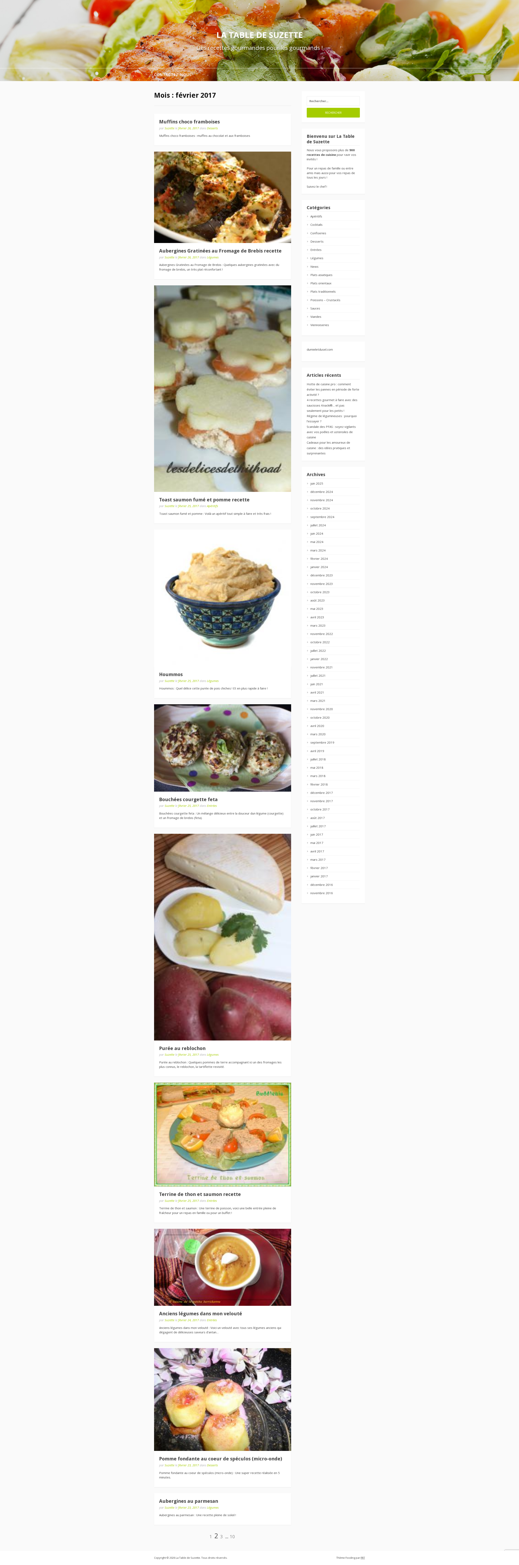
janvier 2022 (319, 659)
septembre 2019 (322, 742)
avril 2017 (317, 851)
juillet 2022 (318, 651)
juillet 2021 (318, 675)
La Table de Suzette (259, 34)
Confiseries (318, 233)
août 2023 (317, 600)
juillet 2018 (318, 759)
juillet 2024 (318, 525)
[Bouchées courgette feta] (222, 747)
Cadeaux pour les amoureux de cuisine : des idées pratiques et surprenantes (328, 447)
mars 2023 (318, 625)
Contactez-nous (173, 74)
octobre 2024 (320, 508)
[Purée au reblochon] (222, 937)
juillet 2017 (318, 826)
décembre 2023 (321, 575)
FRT (363, 1558)
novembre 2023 (321, 584)
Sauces (315, 308)
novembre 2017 (321, 801)
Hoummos (171, 674)
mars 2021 (318, 701)
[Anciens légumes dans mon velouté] (222, 1267)
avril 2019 (317, 751)
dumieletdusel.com (320, 349)
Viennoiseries (319, 325)
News (314, 266)
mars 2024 (318, 550)
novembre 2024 (321, 500)
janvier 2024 (319, 567)
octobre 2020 (320, 717)
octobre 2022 (320, 642)
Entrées (212, 806)
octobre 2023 (320, 592)
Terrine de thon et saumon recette (200, 1194)
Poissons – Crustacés (325, 300)
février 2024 (319, 559)
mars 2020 (318, 734)
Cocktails (316, 225)
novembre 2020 (321, 709)
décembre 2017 (321, 793)
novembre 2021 (321, 667)
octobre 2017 (320, 809)
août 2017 (317, 818)
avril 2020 (317, 726)
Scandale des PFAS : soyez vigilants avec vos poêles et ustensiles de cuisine (331, 432)
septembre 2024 (322, 517)
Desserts (212, 128)
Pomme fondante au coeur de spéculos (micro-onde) (220, 1459)
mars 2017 (318, 859)
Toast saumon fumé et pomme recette (204, 500)
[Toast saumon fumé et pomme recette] (222, 388)
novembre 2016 (321, 893)
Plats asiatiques (321, 275)
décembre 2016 (321, 885)
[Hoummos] (222, 598)
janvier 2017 (319, 876)
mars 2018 (318, 776)
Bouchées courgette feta (188, 799)
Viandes (315, 317)
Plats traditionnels (323, 291)
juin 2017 (316, 834)
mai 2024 (316, 542)
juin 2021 (316, 684)
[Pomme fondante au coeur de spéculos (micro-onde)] (222, 1399)
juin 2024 (316, 533)
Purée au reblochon (182, 1048)
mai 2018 (316, 767)
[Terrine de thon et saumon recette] (222, 1134)
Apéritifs (212, 506)
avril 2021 (317, 692)
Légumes (213, 257)
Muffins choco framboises (189, 122)
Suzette (169, 128)
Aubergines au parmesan (188, 1501)
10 (232, 1536)
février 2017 (319, 868)
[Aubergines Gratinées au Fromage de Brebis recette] (222, 197)
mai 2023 (316, 609)
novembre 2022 (321, 634)
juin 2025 (316, 483)
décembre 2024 (321, 492)
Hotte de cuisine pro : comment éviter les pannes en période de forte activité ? (333, 389)
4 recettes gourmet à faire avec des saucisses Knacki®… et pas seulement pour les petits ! (332, 405)
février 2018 (319, 784)
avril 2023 (317, 617)
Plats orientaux (320, 283)
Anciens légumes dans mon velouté (200, 1314)
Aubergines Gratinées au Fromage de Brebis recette (220, 251)
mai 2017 (316, 843)
